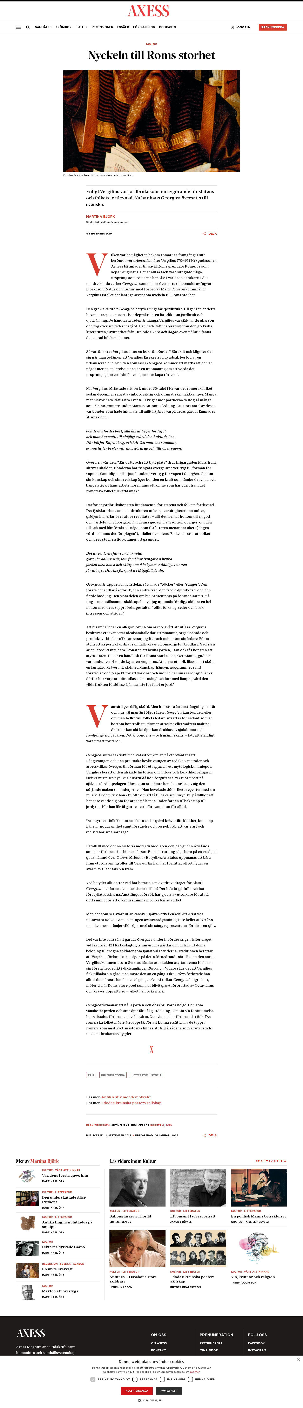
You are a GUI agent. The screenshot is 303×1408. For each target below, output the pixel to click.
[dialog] (151, 1382)
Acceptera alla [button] (137, 1391)
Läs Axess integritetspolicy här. (181, 717)
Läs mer (195, 1372)
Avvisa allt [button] (169, 1391)
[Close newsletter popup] (240, 670)
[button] (151, 1400)
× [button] (298, 1360)
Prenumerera (161, 728)
